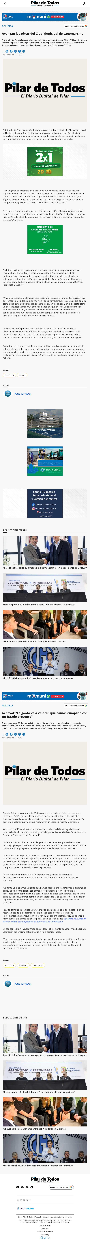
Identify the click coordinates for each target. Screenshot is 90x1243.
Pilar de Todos (23, 393)
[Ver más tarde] (3, 51)
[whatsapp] (7, 51)
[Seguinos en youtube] (17, 1187)
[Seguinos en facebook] (31, 1187)
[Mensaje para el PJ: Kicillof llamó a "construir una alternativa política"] (45, 587)
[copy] (23, 51)
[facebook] (11, 51)
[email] (19, 51)
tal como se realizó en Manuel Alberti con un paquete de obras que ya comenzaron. (44, 920)
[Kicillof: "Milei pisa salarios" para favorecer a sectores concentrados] (45, 661)
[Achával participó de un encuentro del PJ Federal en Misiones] (45, 624)
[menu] (5, 3)
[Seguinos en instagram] (27, 1187)
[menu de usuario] (84, 4)
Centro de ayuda (45, 1225)
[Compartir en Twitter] (15, 51)
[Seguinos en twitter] (22, 1187)
